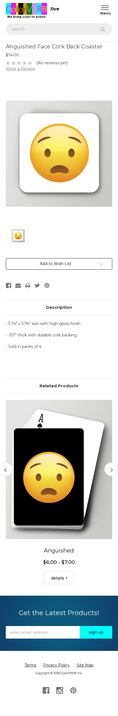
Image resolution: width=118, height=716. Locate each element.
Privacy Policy (56, 665)
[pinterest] (73, 690)
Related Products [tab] (59, 385)
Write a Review (20, 68)
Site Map (85, 665)
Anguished (59, 550)
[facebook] (45, 690)
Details (57, 578)
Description (59, 307)
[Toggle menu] (103, 7)
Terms (30, 665)
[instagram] (59, 690)
